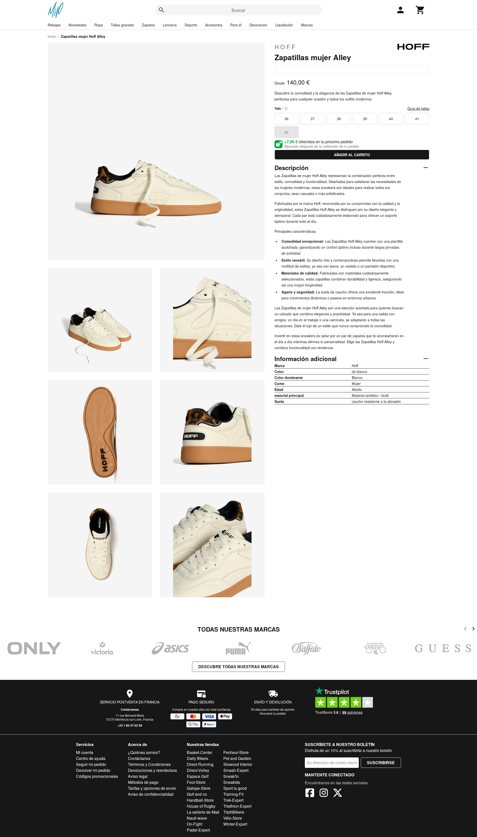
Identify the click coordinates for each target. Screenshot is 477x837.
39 (365, 118)
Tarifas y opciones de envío (152, 788)
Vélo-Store (232, 818)
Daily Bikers (197, 758)
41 (417, 118)
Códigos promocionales (97, 776)
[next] (473, 629)
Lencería (170, 24)
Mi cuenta (84, 752)
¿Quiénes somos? (144, 752)
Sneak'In (231, 776)
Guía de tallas (418, 108)
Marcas (307, 24)
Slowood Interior (237, 764)
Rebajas (54, 24)
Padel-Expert (198, 830)
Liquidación (284, 24)
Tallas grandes (122, 24)
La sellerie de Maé (203, 812)
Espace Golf (197, 776)
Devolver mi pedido (93, 770)
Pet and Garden (237, 758)
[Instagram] (324, 793)
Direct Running (200, 764)
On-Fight (194, 824)
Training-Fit (233, 794)
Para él (235, 24)
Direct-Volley (198, 770)
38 (339, 118)
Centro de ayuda (90, 758)
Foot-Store (196, 782)
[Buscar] (161, 9)
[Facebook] (310, 793)
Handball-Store (200, 800)
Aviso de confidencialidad (150, 794)
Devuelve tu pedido (273, 713)
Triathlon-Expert (237, 806)
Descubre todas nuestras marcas (238, 666)
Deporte (191, 24)
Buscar (238, 10)
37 (313, 118)
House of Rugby (201, 806)
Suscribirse (381, 762)
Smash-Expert (235, 770)
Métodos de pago (143, 782)
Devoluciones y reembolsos (152, 770)
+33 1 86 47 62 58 (130, 725)
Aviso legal (138, 776)
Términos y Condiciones (149, 764)
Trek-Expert (233, 800)
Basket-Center (199, 752)
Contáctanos (130, 709)
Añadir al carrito (352, 154)
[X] (338, 793)
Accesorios (213, 24)
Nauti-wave (197, 818)
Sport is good (235, 788)
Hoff (286, 47)
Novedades (77, 24)
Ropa (98, 24)
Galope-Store (198, 788)
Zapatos (148, 24)
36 (286, 118)
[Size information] (286, 108)
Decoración (258, 24)
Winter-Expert (235, 824)
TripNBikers (233, 812)
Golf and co (197, 794)
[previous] (465, 629)
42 (286, 132)
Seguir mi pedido (91, 764)
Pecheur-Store (236, 752)
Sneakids (231, 782)
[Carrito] (420, 10)
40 (391, 118)
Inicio (52, 36)
